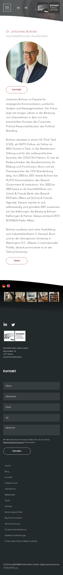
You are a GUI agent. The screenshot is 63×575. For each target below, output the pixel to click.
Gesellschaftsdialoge (15, 535)
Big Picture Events (13, 517)
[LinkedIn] (5, 325)
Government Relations (16, 529)
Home (8, 465)
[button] (16, 89)
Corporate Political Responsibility (21, 541)
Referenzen (10, 494)
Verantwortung (12, 523)
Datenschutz (11, 483)
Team (7, 500)
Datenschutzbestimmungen (13, 442)
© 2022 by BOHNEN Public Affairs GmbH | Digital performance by (31, 564)
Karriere (8, 506)
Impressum (10, 488)
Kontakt (8, 477)
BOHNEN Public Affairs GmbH (15, 348)
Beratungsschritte (13, 512)
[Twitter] (13, 325)
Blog (7, 471)
